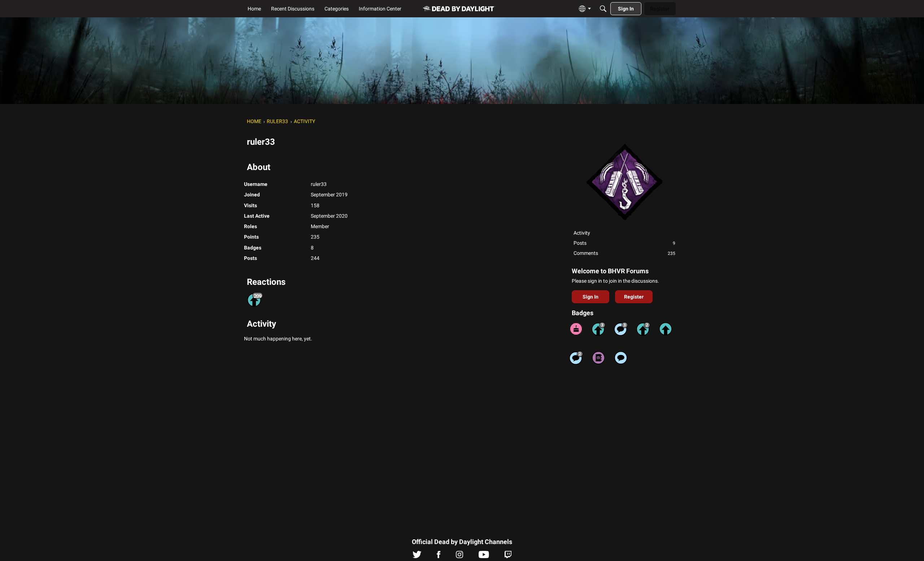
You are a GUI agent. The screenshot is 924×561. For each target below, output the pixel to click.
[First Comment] (621, 358)
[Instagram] (459, 556)
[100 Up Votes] (598, 329)
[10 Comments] (576, 358)
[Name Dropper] (598, 358)
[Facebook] (438, 556)
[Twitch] (508, 556)
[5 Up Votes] (665, 329)
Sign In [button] (590, 297)
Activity (582, 233)
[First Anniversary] (576, 329)
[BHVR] (459, 9)
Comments (624, 253)
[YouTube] (484, 556)
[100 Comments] (621, 329)
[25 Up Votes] (643, 329)
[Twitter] (417, 556)
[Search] (603, 8)
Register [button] (634, 297)
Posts (624, 243)
